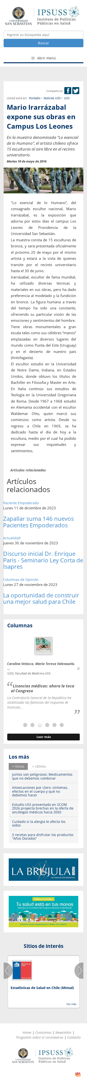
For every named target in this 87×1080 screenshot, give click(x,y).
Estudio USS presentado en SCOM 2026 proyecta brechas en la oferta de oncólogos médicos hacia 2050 (42, 808)
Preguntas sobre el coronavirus (39, 1037)
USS (67, 98)
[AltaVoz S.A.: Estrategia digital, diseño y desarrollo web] (78, 1074)
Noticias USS (52, 98)
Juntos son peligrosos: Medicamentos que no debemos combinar (42, 776)
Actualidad (12, 538)
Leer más (43, 737)
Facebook (67, 90)
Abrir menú (46, 58)
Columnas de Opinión (20, 579)
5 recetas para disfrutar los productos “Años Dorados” (42, 836)
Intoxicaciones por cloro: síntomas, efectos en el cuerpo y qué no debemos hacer (40, 791)
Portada (34, 98)
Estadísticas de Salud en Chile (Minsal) (42, 987)
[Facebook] (67, 91)
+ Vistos (18, 766)
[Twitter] (75, 91)
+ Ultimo (39, 766)
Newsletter (63, 1032)
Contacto (74, 1037)
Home (26, 1032)
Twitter (75, 90)
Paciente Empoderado (21, 503)
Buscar (43, 43)
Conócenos (43, 1032)
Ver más (71, 1004)
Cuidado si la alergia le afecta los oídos (38, 823)
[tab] (18, 766)
